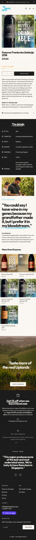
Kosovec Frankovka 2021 (27, 274)
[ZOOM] (33, 45)
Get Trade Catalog (25, 489)
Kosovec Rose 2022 (7, 274)
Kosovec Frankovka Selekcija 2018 (7, 300)
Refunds (4, 492)
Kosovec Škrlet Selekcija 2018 (8, 327)
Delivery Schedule (8, 489)
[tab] (11, 249)
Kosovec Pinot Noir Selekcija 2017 (25, 300)
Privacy (4, 495)
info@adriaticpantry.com (10, 506)
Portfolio (22, 492)
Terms (4, 498)
